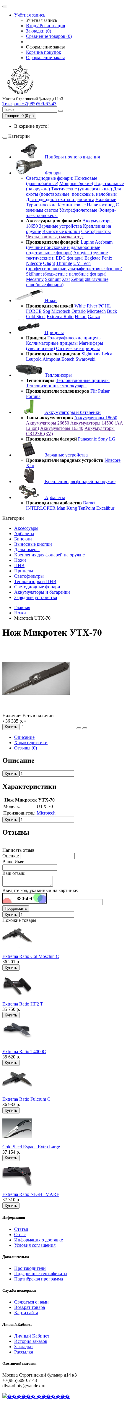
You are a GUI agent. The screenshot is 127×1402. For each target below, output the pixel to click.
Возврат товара (29, 1307)
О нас (20, 1234)
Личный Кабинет (31, 1335)
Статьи (21, 1229)
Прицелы (54, 332)
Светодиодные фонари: (49, 178)
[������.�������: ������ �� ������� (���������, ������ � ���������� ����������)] (36, 1396)
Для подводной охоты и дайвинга (60, 199)
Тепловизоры (58, 375)
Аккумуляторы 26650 (47, 422)
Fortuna (33, 396)
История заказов (30, 1341)
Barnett (90, 502)
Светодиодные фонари (37, 586)
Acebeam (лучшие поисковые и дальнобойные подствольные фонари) (69, 247)
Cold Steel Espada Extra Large (31, 1146)
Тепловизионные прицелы (83, 380)
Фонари (52, 172)
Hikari (81, 316)
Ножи (50, 300)
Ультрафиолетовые (78, 210)
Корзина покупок (43, 52)
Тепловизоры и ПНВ (35, 581)
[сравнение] (84, 728)
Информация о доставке (38, 1239)
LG (112, 438)
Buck (112, 311)
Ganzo (94, 316)
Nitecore (34, 263)
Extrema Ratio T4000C (24, 1051)
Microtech (60, 311)
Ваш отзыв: (13, 873)
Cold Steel (35, 316)
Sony (103, 438)
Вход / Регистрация (45, 25)
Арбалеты (54, 497)
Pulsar (104, 391)
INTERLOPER (41, 508)
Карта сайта (26, 1312)
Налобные (105, 199)
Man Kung (67, 508)
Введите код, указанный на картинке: (40, 890)
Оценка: (10, 855)
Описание (24, 737)
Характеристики (31, 742)
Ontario (78, 311)
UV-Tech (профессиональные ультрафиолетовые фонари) (74, 266)
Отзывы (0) (25, 747)
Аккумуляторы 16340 (61, 428)
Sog (46, 311)
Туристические (41, 204)
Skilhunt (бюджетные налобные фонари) (66, 273)
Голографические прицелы (74, 337)
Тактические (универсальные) (81, 188)
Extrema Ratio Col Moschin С (30, 956)
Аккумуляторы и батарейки (72, 412)
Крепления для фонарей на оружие (79, 481)
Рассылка (23, 1351)
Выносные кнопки (61, 231)
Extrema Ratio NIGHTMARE (30, 1194)
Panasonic (87, 438)
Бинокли (23, 538)
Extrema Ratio (60, 316)
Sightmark (91, 353)
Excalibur (105, 508)
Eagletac (92, 257)
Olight (49, 263)
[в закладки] (78, 728)
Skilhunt (53, 279)
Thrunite (64, 263)
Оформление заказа (45, 57)
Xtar (66, 279)
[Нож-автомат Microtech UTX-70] (36, 710)
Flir (93, 391)
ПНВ (19, 565)
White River (85, 305)
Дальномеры (27, 549)
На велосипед (101, 204)
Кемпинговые (72, 204)
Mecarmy (35, 279)
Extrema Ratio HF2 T (22, 1003)
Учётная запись (29, 14)
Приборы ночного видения (72, 156)
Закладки (23, 1346)
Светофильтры (96, 231)
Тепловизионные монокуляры (56, 385)
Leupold (34, 359)
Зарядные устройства (60, 226)
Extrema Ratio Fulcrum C (26, 1099)
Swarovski (85, 359)
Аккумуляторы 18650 (95, 417)
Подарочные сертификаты (40, 1273)
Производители (30, 1268)
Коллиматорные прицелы (52, 343)
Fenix (107, 257)
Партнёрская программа (38, 1278)
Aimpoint (51, 359)
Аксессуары (26, 528)
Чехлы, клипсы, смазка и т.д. (55, 236)
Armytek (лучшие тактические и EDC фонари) (67, 255)
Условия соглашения (35, 1245)
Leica (107, 353)
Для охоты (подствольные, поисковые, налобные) (73, 191)
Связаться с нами (31, 1301)
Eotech (67, 359)
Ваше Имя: (13, 861)
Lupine (87, 242)
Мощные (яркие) (76, 183)
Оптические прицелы (78, 348)
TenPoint (86, 508)
